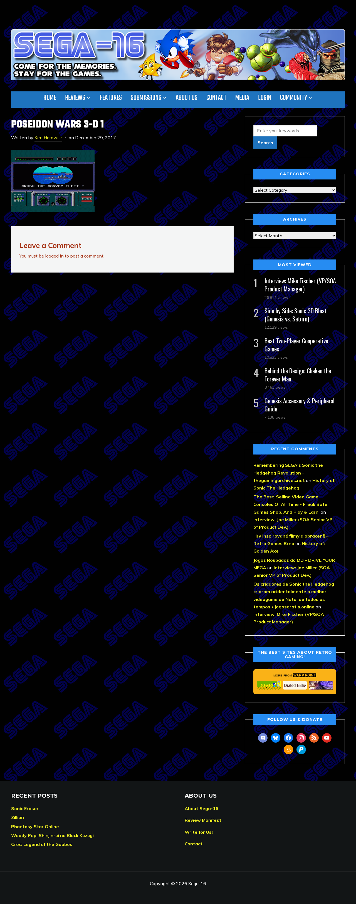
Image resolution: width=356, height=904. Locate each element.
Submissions (146, 97)
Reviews (75, 97)
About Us (186, 97)
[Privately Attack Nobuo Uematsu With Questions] (321, 685)
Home (49, 97)
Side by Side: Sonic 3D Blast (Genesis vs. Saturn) (295, 314)
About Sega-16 (201, 808)
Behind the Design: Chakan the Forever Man (297, 374)
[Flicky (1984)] (269, 685)
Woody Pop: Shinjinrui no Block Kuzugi (52, 835)
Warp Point (304, 675)
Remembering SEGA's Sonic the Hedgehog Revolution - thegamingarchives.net (288, 472)
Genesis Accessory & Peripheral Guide (299, 404)
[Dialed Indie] (295, 685)
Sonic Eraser (25, 808)
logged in (54, 256)
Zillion (17, 817)
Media (242, 97)
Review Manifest (203, 820)
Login (264, 97)
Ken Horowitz (48, 137)
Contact (216, 97)
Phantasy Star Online (35, 826)
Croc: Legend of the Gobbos (41, 844)
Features (111, 97)
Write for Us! (199, 832)
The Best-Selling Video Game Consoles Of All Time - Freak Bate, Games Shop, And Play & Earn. (290, 504)
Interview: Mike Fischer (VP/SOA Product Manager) (300, 284)
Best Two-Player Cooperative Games (296, 344)
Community (293, 97)
